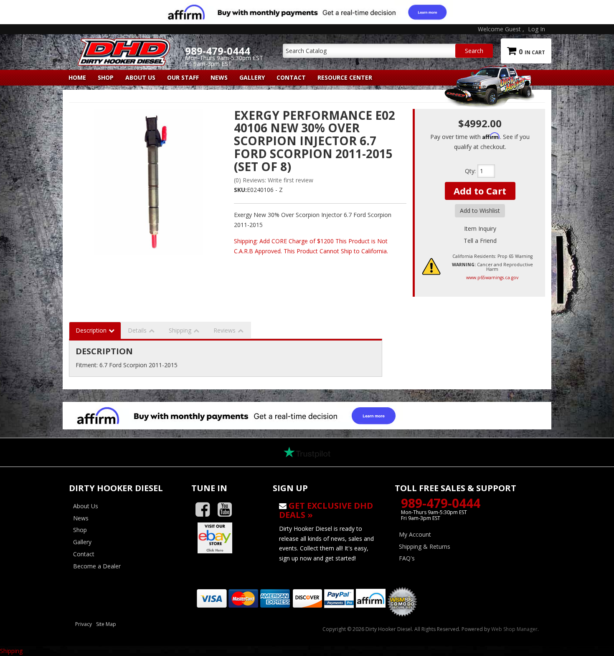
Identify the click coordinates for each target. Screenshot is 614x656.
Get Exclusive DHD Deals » (326, 510)
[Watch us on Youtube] (228, 509)
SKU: (240, 190)
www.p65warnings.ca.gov (492, 277)
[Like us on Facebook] (205, 509)
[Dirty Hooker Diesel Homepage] (124, 44)
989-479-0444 (440, 503)
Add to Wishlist (480, 210)
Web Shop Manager (514, 629)
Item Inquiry (480, 228)
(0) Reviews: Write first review (273, 180)
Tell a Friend (480, 241)
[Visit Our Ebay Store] (226, 537)
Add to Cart (480, 190)
